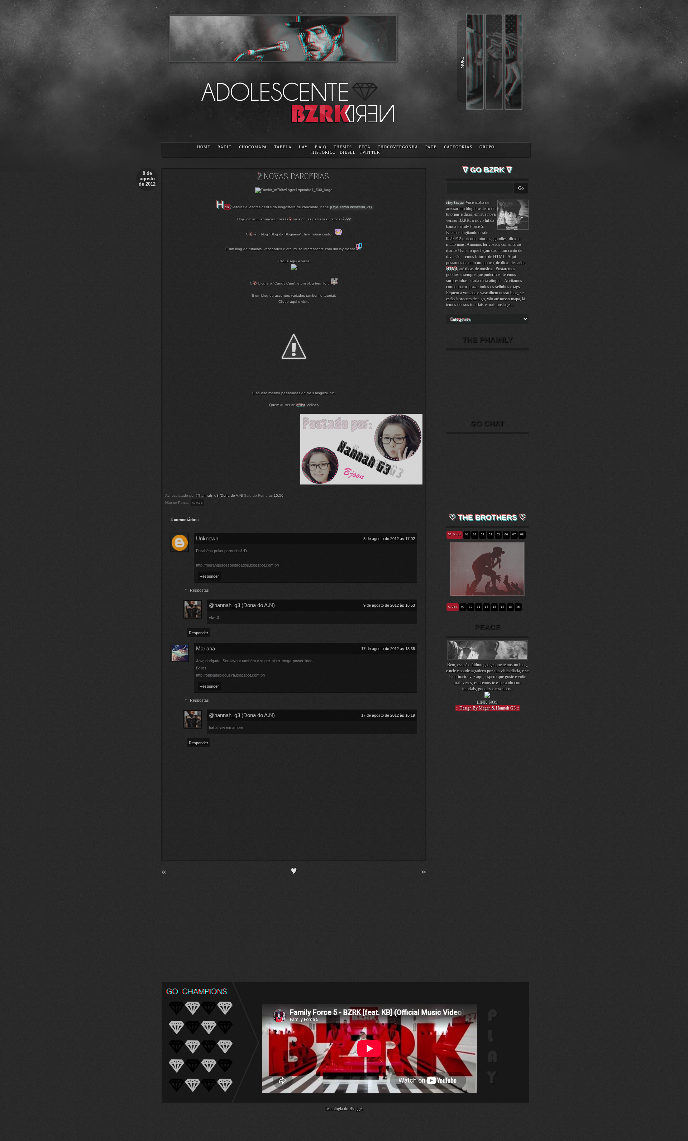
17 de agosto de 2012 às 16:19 (388, 715)
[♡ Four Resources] (485, 593)
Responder (209, 576)
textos (197, 503)
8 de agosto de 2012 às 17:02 (389, 538)
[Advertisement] (487, 841)
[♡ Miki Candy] (513, 593)
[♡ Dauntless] (489, 593)
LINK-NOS (487, 702)
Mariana (205, 648)
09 (463, 606)
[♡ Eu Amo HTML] (466, 593)
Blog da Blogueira (285, 234)
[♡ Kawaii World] (475, 593)
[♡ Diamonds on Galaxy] (480, 593)
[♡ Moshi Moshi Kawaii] (508, 593)
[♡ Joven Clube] (461, 593)
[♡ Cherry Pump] (503, 593)
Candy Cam (284, 283)
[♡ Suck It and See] (499, 593)
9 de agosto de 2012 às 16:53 (389, 605)
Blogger (356, 1108)
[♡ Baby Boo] (457, 593)
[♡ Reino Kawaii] (471, 593)
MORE (462, 62)
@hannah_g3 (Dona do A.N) (242, 605)
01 (467, 534)
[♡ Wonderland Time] (522, 593)
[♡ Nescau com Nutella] (452, 593)
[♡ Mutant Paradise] (494, 593)
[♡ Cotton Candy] (517, 593)
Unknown (207, 538)
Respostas (199, 590)
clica (312, 405)
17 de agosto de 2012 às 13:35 (388, 648)
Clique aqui (287, 261)
